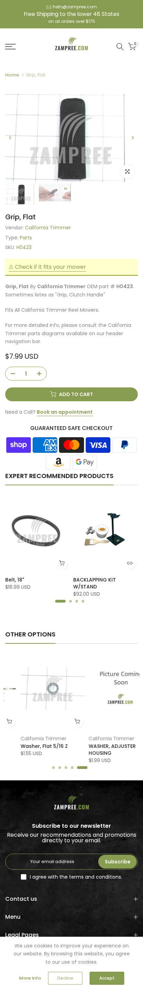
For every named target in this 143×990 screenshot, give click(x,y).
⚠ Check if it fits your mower (47, 267)
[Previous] (10, 137)
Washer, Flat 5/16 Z (28, 746)
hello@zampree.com (75, 7)
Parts (26, 237)
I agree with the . (76, 876)
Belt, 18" (14, 579)
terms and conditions (95, 876)
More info (30, 978)
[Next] (132, 137)
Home (12, 75)
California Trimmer (48, 227)
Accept (107, 978)
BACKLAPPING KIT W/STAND (94, 583)
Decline (65, 978)
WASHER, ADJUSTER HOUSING (96, 750)
